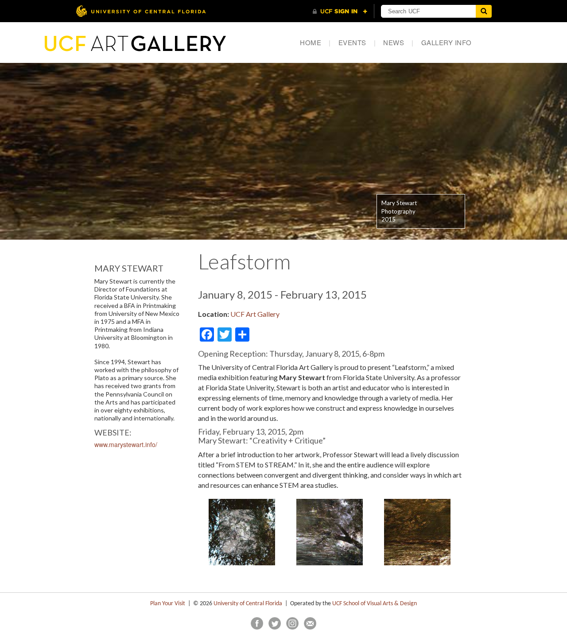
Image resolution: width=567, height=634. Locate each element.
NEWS (398, 42)
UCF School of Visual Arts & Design (374, 603)
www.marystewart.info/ (125, 444)
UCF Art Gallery (255, 314)
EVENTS (357, 42)
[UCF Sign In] (340, 11)
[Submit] (484, 11)
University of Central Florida (248, 603)
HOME (315, 42)
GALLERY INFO (446, 42)
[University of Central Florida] (140, 11)
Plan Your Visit (167, 603)
